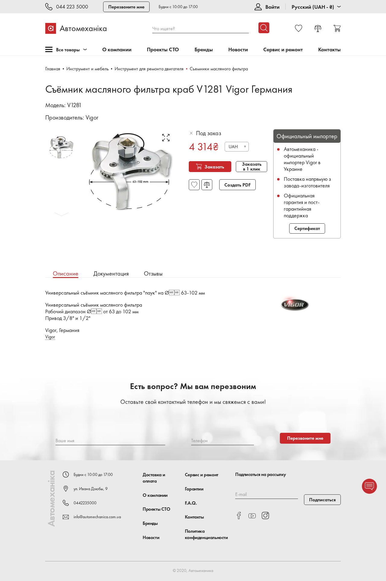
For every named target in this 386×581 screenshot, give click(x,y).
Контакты (329, 49)
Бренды (204, 49)
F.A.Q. (191, 503)
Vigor (92, 117)
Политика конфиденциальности (206, 534)
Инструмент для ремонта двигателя (149, 68)
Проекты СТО (163, 49)
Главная (52, 68)
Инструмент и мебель (87, 68)
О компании (116, 49)
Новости (238, 49)
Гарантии (194, 489)
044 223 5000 (72, 7)
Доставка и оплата (154, 477)
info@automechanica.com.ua (97, 516)
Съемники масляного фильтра (219, 68)
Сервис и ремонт (283, 49)
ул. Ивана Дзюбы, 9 (91, 488)
